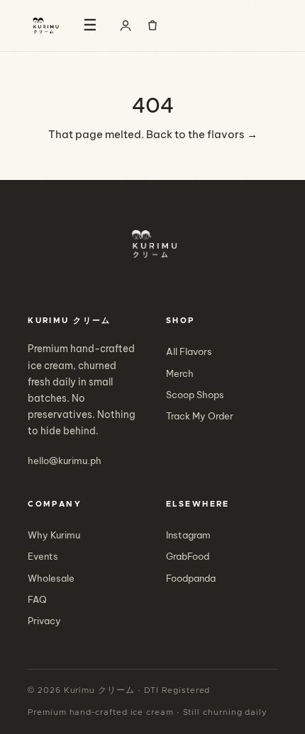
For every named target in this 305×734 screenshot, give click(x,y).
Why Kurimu (54, 535)
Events (43, 556)
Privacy (44, 620)
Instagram (188, 535)
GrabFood (187, 556)
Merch (180, 373)
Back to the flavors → (201, 134)
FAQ (37, 599)
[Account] (125, 25)
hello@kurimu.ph (64, 460)
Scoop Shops (195, 394)
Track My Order (199, 416)
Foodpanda (191, 578)
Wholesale (51, 578)
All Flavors (189, 351)
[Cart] (152, 25)
